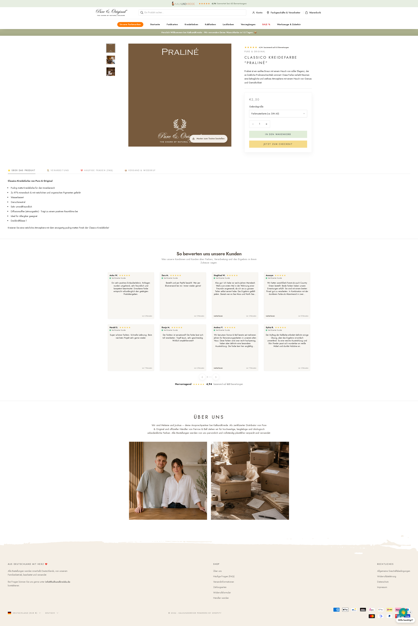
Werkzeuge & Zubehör (289, 24)
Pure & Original (254, 51)
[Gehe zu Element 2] (110, 59)
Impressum (382, 587)
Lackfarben (228, 24)
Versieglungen (248, 24)
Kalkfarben (210, 24)
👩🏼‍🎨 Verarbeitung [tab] (58, 170)
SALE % (266, 24)
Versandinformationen (223, 581)
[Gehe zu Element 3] (110, 71)
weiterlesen (218, 316)
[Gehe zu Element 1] (110, 48)
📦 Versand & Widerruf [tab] (140, 170)
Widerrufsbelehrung (386, 576)
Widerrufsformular (222, 592)
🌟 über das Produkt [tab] (21, 170)
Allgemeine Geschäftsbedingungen (393, 571)
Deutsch (50, 613)
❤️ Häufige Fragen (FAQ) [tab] (96, 170)
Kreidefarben (191, 24)
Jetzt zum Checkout (278, 144)
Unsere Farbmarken (130, 24)
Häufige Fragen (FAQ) (223, 576)
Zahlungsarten (219, 587)
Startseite (155, 24)
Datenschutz (383, 581)
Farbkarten (172, 24)
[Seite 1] (207, 376)
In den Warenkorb (278, 134)
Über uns (217, 571)
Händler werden (221, 598)
